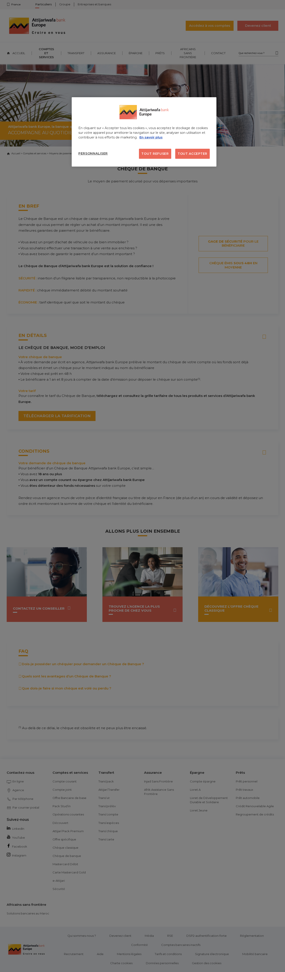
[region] (144, 132)
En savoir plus (151, 137)
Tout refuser (155, 154)
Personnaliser (93, 153)
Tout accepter (192, 154)
